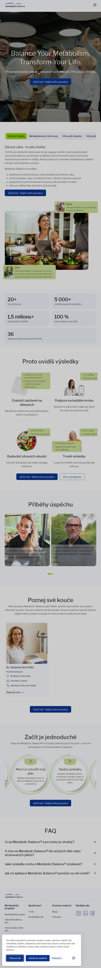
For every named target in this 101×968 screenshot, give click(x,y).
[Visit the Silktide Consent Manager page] (73, 958)
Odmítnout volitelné (38, 958)
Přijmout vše (15, 958)
